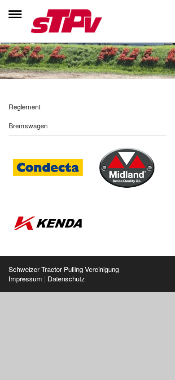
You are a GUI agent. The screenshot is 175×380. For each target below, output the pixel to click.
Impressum (25, 278)
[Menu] (15, 14)
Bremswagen (28, 125)
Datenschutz (66, 278)
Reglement (24, 106)
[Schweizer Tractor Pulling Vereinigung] (75, 21)
